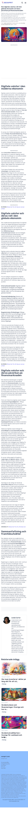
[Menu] (25, 3)
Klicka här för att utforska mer (17, 527)
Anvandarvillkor (5, 762)
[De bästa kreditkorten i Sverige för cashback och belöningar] (14, 728)
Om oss (3, 766)
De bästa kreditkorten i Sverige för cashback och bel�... (11, 735)
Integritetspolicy (5, 764)
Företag (4, 684)
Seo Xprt (3, 768)
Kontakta (3, 765)
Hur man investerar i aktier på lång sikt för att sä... (13, 680)
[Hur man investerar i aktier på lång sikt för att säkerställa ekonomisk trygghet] (14, 674)
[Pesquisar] (22, 3)
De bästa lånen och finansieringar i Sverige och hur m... (12, 707)
